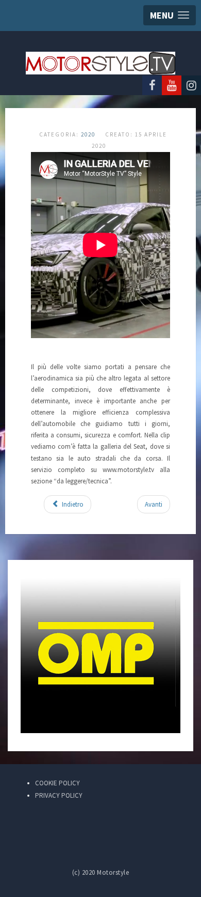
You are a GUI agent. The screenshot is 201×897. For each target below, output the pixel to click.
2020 (88, 134)
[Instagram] (191, 85)
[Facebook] (152, 85)
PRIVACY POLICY (58, 795)
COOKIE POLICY (57, 783)
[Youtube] (171, 85)
